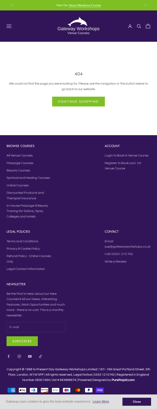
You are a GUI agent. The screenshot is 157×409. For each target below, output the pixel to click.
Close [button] (137, 401)
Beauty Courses (18, 170)
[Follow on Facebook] (9, 356)
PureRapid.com (123, 380)
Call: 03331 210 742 (119, 254)
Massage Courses (20, 163)
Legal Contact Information (26, 269)
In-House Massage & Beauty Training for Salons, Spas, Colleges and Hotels (27, 211)
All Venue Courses (20, 155)
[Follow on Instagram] (19, 356)
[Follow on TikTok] (40, 356)
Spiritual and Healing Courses (28, 177)
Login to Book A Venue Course (126, 155)
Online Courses (18, 185)
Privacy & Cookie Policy (23, 248)
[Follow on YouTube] (30, 356)
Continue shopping (78, 101)
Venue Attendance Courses (85, 5)
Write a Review (115, 261)
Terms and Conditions (22, 241)
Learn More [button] (101, 401)
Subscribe (22, 341)
